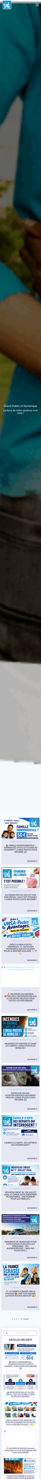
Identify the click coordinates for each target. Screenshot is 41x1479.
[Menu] (37, 5)
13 (21, 1319)
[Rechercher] (7, 1333)
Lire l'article (31, 861)
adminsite (16, 842)
